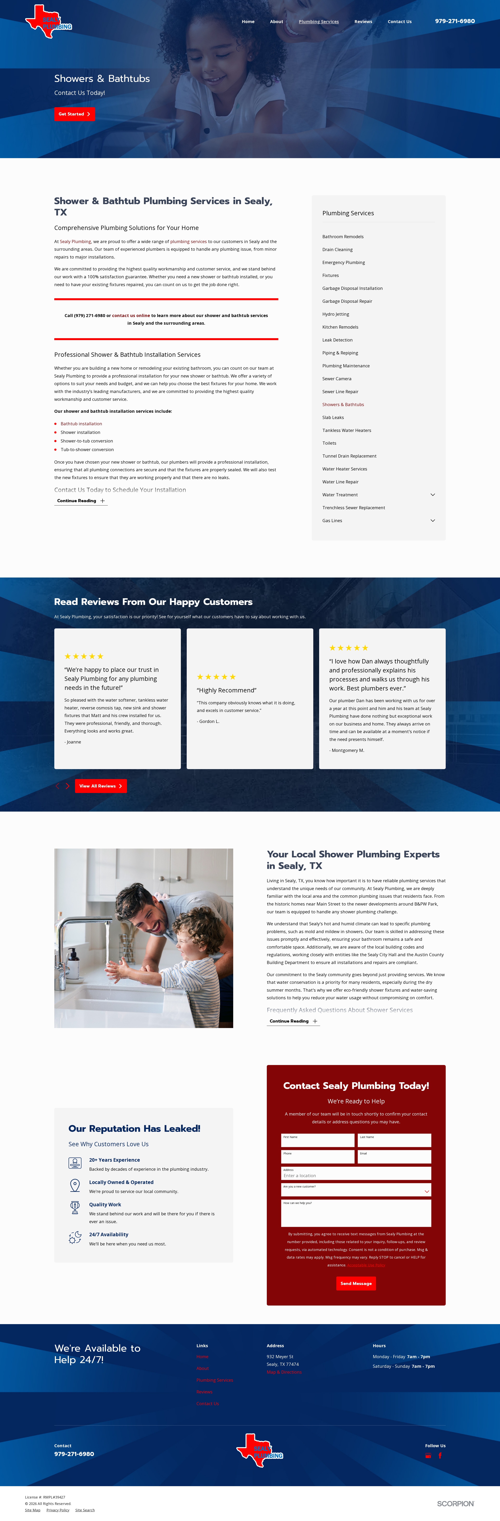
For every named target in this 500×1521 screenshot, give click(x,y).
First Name (290, 1137)
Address (288, 1170)
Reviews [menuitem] (363, 21)
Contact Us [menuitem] (400, 21)
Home (202, 1356)
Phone (287, 1153)
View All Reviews (97, 786)
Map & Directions (284, 1372)
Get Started (71, 114)
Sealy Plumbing (75, 241)
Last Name (367, 1137)
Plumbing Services (214, 1380)
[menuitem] (378, 236)
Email (363, 1153)
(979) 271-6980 (89, 315)
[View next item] (68, 786)
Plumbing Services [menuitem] (319, 21)
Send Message (356, 1283)
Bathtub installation (81, 423)
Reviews (204, 1392)
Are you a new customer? (299, 1186)
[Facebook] (440, 1456)
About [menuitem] (276, 21)
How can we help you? (297, 1203)
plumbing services (188, 241)
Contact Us (207, 1403)
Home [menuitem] (248, 21)
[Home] (48, 21)
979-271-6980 (455, 21)
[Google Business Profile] (428, 1456)
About (202, 1368)
